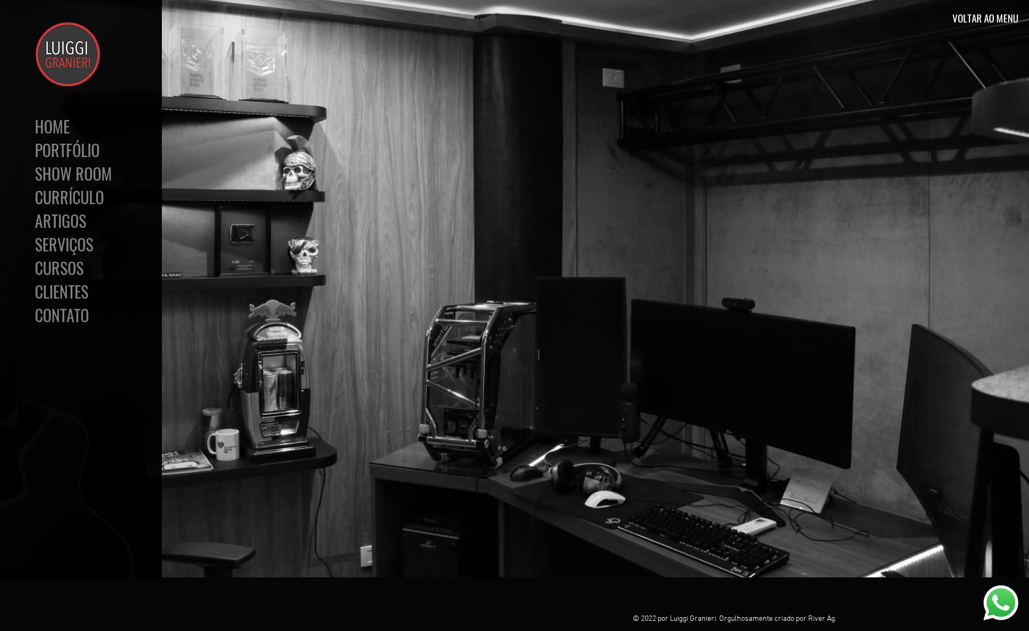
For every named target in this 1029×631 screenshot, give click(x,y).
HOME (52, 126)
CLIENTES (61, 291)
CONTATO (62, 315)
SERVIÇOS (64, 244)
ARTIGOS (60, 221)
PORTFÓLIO (67, 150)
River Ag (821, 618)
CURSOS (59, 268)
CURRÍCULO (69, 197)
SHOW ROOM (71, 173)
